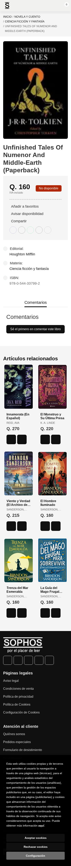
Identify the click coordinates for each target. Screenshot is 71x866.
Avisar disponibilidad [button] (27, 214)
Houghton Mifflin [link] (22, 254)
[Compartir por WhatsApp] (30, 230)
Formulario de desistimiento (22, 750)
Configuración (35, 855)
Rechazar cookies (36, 846)
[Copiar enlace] (47, 230)
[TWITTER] (18, 660)
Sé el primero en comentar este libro (35, 329)
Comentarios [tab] (35, 302)
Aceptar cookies (36, 837)
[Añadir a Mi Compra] (11, 439)
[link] (22, 439)
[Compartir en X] (21, 230)
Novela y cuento (27, 16)
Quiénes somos (14, 734)
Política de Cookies (16, 704)
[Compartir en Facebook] (13, 230)
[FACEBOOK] (7, 660)
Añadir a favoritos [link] (25, 206)
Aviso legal (11, 680)
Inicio (7, 16)
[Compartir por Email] (39, 230)
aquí (41, 825)
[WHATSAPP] (39, 660)
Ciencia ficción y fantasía (24, 21)
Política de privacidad (18, 696)
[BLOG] (49, 660)
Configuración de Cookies (21, 712)
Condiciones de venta (18, 688)
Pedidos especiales (17, 742)
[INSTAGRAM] (28, 660)
